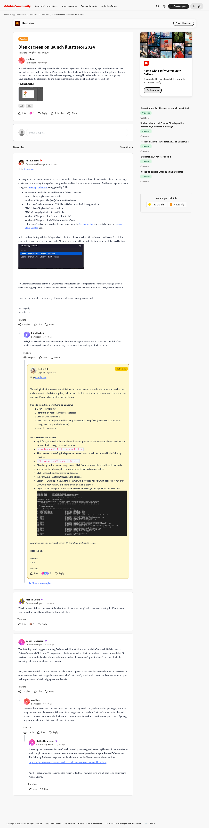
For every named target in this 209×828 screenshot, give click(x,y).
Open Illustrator (183, 23)
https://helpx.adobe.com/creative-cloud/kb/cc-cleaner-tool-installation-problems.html (67, 762)
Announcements (69, 6)
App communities (19, 14)
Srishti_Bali (43, 369)
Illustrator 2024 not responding (155, 156)
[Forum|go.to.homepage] (17, 6)
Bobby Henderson (35, 640)
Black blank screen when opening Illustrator (161, 171)
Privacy (81, 823)
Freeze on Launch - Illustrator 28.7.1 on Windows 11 (164, 141)
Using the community (54, 823)
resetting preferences (38, 187)
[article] (73, 243)
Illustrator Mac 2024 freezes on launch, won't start (164, 108)
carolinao (30, 59)
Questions (45, 14)
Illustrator (34, 14)
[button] (178, 6)
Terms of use (70, 823)
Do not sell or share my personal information (123, 823)
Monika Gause (33, 599)
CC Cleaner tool (86, 223)
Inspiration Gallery (109, 6)
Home (6, 14)
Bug (21, 106)
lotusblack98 (37, 333)
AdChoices (151, 823)
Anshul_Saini (32, 160)
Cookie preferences (94, 823)
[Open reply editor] (73, 132)
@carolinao (29, 168)
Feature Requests (89, 6)
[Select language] (164, 6)
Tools (29, 106)
